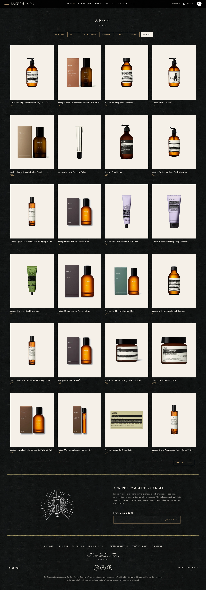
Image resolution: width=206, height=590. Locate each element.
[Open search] (199, 4)
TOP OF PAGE (14, 568)
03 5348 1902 (103, 559)
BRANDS (98, 4)
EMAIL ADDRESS (123, 513)
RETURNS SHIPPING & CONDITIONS (89, 546)
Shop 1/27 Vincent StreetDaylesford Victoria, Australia (103, 554)
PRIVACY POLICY (140, 546)
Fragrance (107, 35)
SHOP (69, 4)
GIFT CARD (123, 4)
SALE (133, 4)
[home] (22, 3)
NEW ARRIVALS (84, 4)
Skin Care (59, 35)
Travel (134, 35)
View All (147, 35)
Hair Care (74, 35)
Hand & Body (90, 35)
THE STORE (110, 4)
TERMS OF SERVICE (119, 546)
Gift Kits (121, 35)
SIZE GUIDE (62, 546)
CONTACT (48, 546)
